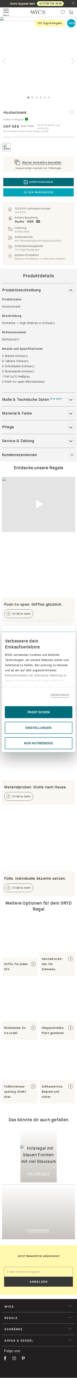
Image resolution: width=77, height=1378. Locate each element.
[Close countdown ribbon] (73, 3)
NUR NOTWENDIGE (38, 743)
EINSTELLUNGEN (38, 727)
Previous (4, 61)
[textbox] (38, 1272)
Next (73, 61)
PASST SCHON (39, 712)
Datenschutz (60, 694)
